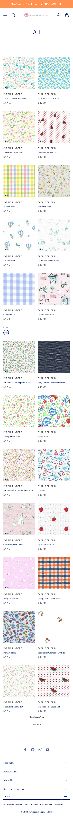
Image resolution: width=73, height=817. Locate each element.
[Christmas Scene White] (54, 235)
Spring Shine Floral (12, 436)
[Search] (13, 14)
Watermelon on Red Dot (49, 706)
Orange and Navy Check (49, 598)
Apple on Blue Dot (46, 544)
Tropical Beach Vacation (14, 98)
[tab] (5, 87)
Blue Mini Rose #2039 (48, 98)
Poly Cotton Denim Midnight (51, 382)
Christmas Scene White (48, 260)
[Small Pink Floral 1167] (19, 681)
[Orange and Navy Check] (54, 573)
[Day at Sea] (54, 465)
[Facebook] (25, 749)
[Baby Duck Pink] (19, 573)
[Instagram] (40, 749)
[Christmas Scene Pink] (19, 519)
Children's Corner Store (40, 812)
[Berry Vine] (54, 411)
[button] (5, 14)
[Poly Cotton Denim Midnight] (54, 357)
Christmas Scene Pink (13, 544)
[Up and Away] (19, 235)
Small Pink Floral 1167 (14, 706)
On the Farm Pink (46, 314)
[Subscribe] (65, 797)
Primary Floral (9, 652)
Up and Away (9, 260)
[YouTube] (47, 749)
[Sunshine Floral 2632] (19, 127)
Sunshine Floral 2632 (13, 152)
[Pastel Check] (19, 181)
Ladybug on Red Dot (47, 152)
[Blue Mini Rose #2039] (54, 73)
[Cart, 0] (66, 15)
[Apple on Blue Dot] (54, 519)
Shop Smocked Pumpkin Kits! (25, 4)
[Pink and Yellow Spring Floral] (19, 357)
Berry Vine (43, 436)
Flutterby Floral (45, 206)
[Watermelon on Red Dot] (54, 681)
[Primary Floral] (19, 627)
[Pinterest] (32, 749)
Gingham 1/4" (9, 314)
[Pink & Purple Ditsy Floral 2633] (19, 465)
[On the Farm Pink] (54, 289)
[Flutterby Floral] (54, 181)
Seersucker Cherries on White (51, 652)
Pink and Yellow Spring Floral (17, 382)
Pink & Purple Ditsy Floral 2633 (18, 490)
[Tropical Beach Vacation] (19, 73)
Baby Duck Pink (11, 598)
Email (7, 796)
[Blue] (6, 332)
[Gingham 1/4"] (19, 289)
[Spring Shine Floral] (19, 411)
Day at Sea (43, 490)
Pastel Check (9, 206)
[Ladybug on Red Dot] (54, 127)
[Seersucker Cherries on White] (54, 627)
